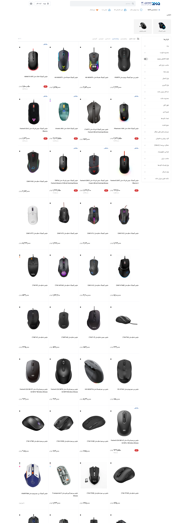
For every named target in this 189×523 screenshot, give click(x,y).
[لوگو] (149, 3)
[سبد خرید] (31, 3)
